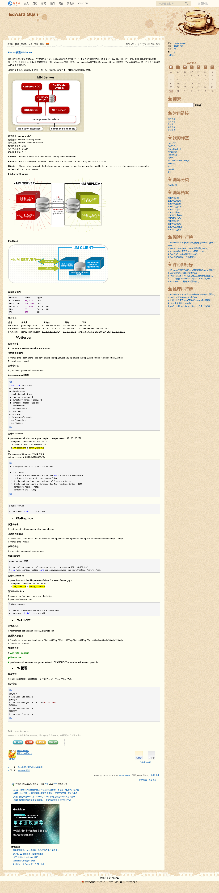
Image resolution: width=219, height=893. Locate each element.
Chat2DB (83, 3)
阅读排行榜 (183, 237)
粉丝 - (21, 753)
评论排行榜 (183, 264)
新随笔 (24, 44)
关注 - (28, 753)
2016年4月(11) (174, 204)
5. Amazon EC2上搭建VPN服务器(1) (183, 282)
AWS (172, 146)
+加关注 (11, 759)
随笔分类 (181, 179)
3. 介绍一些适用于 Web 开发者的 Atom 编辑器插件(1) (190, 276)
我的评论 (171, 122)
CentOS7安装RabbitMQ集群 (30, 767)
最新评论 (171, 127)
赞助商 (70, 3)
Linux (16, 731)
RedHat (172, 155)
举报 (158, 775)
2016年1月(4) (174, 212)
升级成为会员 (145, 762)
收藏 (153, 775)
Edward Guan (23, 14)
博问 (52, 3)
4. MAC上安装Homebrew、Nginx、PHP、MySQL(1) (190, 279)
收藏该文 (41, 742)
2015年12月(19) (175, 215)
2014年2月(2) (174, 221)
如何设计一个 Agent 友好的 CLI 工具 (28, 864)
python (172, 163)
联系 (30, 44)
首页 (17, 44)
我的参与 (171, 124)
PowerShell (174, 149)
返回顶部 (152, 780)
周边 (35, 3)
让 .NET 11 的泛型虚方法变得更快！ (28, 854)
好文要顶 (18, 742)
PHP (171, 166)
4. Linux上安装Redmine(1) (179, 303)
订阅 (42, 44)
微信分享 (53, 742)
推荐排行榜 (183, 289)
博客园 (10, 44)
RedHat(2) (172, 185)
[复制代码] (10, 383)
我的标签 (171, 130)
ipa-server (24, 731)
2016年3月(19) (174, 207)
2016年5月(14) (174, 201)
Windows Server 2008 (178, 160)
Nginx (171, 158)
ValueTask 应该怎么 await (24, 861)
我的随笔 (171, 119)
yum (171, 169)
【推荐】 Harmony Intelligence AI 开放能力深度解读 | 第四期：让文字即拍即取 (45, 790)
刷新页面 (143, 780)
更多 (170, 172)
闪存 (61, 3)
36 (175, 49)
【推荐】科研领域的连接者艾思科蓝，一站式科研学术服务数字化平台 (41, 800)
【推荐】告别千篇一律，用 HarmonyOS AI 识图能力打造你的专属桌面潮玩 (43, 797)
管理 (36, 44)
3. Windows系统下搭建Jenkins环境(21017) (186, 251)
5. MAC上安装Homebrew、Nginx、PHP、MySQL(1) (190, 306)
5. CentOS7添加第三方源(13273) (182, 257)
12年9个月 (178, 46)
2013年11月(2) (174, 230)
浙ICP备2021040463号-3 (126, 882)
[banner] (12, 3)
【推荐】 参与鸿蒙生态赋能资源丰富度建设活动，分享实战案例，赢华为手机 (44, 793)
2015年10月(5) (174, 218)
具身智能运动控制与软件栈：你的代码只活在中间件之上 (37, 850)
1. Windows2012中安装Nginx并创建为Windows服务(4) (191, 295)
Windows (173, 152)
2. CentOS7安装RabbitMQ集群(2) (182, 273)
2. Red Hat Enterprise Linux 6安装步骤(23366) (188, 248)
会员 (26, 3)
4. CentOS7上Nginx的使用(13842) (183, 254)
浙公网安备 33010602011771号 (99, 882)
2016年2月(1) (174, 209)
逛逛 (55, 784)
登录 (47, 784)
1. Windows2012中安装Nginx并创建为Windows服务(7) (191, 270)
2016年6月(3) (174, 198)
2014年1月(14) (174, 224)
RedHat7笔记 (24, 770)
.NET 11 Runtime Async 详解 (25, 857)
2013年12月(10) (175, 227)
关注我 (29, 742)
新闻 (43, 3)
